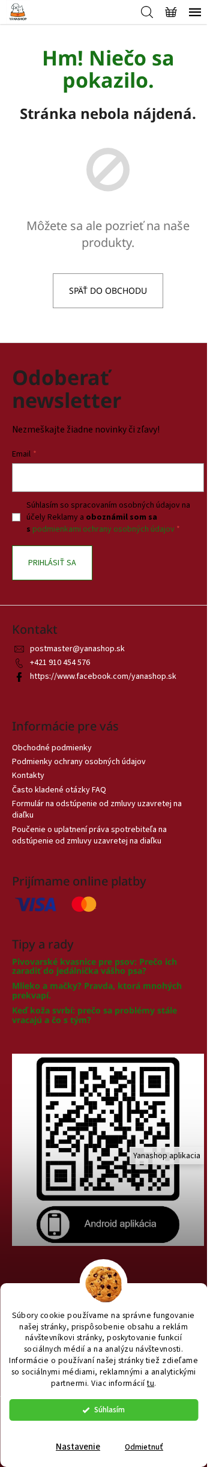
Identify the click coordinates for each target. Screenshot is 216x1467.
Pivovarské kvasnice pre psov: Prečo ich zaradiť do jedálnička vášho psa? (94, 966)
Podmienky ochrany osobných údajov (79, 762)
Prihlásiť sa (52, 563)
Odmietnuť (144, 1447)
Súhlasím (109, 1409)
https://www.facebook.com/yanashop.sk (103, 676)
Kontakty (28, 776)
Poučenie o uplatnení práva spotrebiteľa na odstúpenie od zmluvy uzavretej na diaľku (89, 835)
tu (150, 1383)
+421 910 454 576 (60, 663)
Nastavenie (78, 1447)
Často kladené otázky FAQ (59, 790)
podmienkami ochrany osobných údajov (103, 529)
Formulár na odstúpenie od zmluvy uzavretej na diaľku (97, 809)
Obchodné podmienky (52, 748)
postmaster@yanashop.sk (77, 649)
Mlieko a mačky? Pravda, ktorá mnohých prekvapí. (97, 990)
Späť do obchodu (108, 290)
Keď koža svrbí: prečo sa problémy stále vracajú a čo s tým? (94, 1015)
